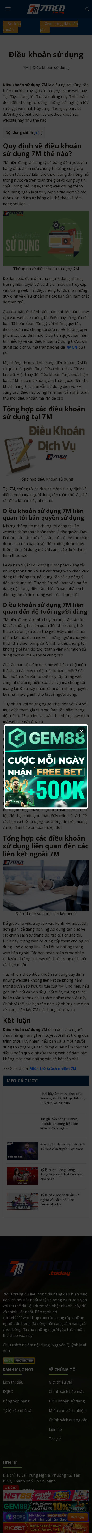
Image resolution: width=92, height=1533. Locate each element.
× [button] (81, 731)
